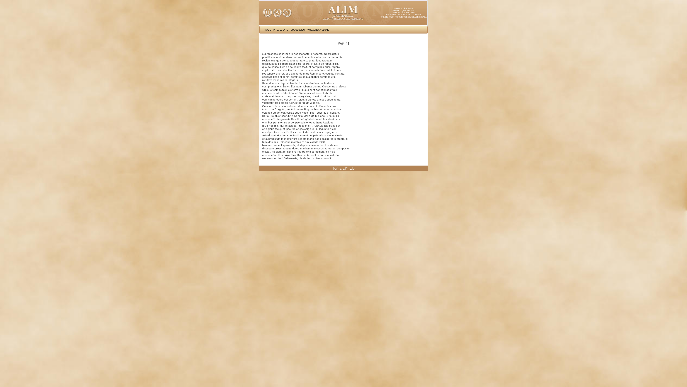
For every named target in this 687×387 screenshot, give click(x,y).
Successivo (298, 29)
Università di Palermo (403, 13)
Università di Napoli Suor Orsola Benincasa (404, 17)
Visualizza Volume (318, 29)
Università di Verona (404, 10)
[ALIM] (343, 12)
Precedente (280, 29)
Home (267, 29)
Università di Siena (403, 8)
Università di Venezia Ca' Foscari (403, 15)
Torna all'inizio (344, 168)
